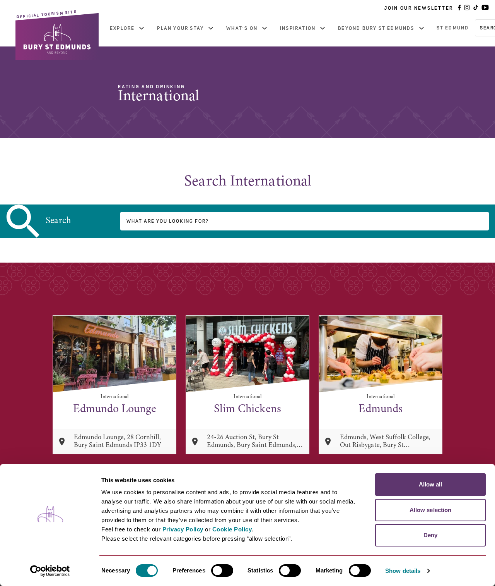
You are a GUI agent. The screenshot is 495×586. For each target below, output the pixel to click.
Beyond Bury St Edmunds (376, 28)
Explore (122, 28)
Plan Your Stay (180, 28)
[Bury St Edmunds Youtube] (485, 8)
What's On (242, 28)
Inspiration (298, 28)
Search (58, 221)
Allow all (430, 484)
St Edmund (453, 28)
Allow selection (431, 510)
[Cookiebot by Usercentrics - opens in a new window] (50, 571)
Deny (430, 535)
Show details (402, 570)
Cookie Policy (232, 529)
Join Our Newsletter (418, 8)
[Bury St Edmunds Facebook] (459, 8)
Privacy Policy (182, 529)
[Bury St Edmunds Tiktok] (475, 8)
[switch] (222, 570)
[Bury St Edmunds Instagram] (467, 8)
